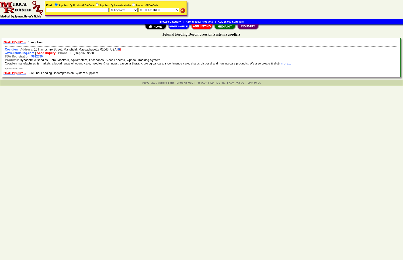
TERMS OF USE (184, 82)
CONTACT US (236, 82)
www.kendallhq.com (19, 53)
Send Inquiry (46, 53)
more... (286, 63)
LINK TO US (254, 82)
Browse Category (170, 21)
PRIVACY (202, 82)
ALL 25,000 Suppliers (231, 21)
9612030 (37, 56)
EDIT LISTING (218, 82)
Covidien (11, 49)
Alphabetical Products (199, 21)
